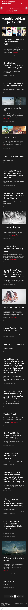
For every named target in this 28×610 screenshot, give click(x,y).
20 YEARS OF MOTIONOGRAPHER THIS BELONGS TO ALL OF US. (14, 10)
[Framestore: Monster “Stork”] (14, 101)
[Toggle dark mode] (23, 3)
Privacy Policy (8, 604)
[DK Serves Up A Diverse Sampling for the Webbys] (14, 31)
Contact (2, 604)
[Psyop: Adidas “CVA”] (14, 217)
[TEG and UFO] (14, 130)
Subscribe (3, 605)
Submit (6, 603)
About (2, 603)
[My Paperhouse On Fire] (14, 296)
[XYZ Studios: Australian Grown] (14, 548)
